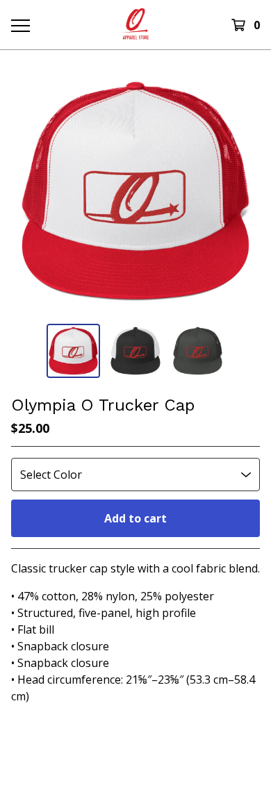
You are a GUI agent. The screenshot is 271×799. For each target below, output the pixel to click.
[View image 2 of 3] (135, 351)
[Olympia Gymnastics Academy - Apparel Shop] (135, 25)
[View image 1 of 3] (74, 351)
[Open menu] (20, 25)
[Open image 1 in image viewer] (135, 191)
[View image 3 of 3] (198, 351)
